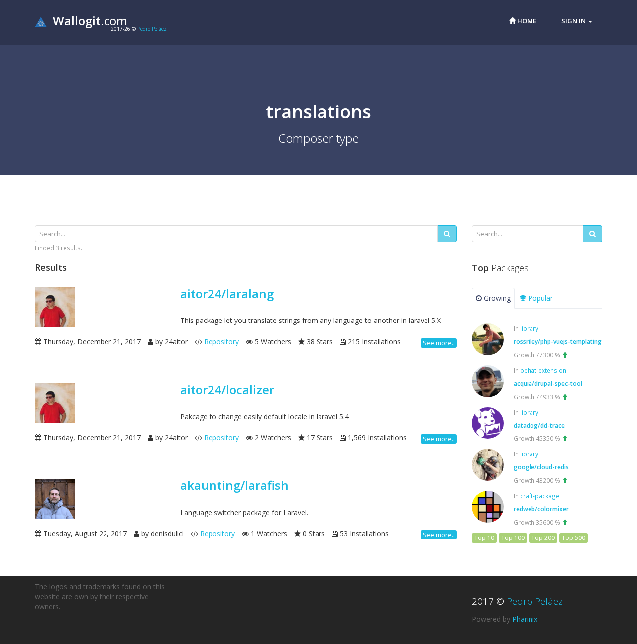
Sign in (574, 20)
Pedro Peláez (152, 28)
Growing (496, 298)
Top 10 (484, 538)
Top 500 (573, 538)
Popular (539, 298)
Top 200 (543, 538)
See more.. (439, 343)
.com (90, 20)
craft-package (539, 496)
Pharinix (524, 619)
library (529, 328)
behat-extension (543, 370)
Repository (221, 341)
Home (526, 20)
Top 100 (513, 538)
